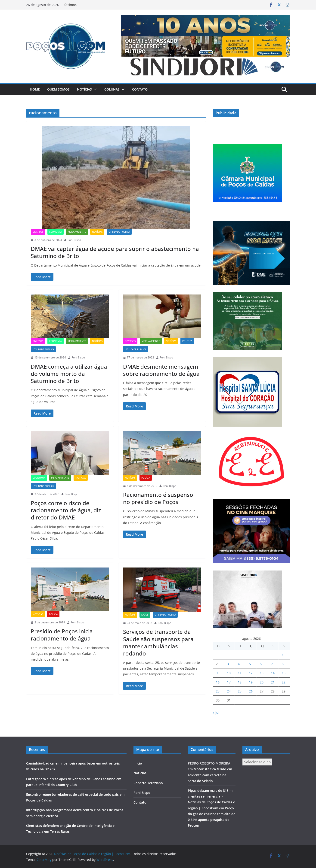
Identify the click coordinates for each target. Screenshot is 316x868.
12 (251, 673)
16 (218, 682)
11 (240, 673)
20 (261, 682)
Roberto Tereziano (148, 783)
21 (273, 682)
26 (251, 691)
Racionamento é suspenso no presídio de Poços (158, 498)
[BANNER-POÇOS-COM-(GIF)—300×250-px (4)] (247, 147)
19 (251, 682)
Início (137, 763)
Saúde (145, 614)
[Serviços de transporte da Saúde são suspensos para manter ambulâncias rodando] (162, 589)
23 (218, 691)
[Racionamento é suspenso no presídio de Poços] (162, 452)
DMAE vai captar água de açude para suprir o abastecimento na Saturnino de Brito (115, 252)
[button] (94, 89)
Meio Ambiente (77, 231)
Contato (140, 89)
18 (240, 682)
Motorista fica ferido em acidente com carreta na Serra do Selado (210, 775)
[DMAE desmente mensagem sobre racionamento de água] (162, 316)
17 (229, 682)
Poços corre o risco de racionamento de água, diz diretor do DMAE (66, 510)
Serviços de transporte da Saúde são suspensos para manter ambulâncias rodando (158, 642)
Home (35, 89)
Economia (55, 231)
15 (283, 673)
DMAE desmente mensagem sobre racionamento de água (161, 370)
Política (187, 341)
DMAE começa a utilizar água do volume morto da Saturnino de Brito (69, 374)
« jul (216, 712)
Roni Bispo (74, 240)
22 (283, 682)
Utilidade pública (119, 231)
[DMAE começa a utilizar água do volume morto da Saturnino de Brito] (70, 316)
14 (273, 673)
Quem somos (58, 89)
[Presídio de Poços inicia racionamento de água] (70, 589)
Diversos (38, 231)
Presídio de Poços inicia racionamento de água (62, 634)
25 (240, 691)
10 (229, 673)
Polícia (145, 477)
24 (229, 691)
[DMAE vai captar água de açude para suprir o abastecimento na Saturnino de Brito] (116, 177)
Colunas (112, 89)
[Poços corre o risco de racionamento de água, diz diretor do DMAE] (70, 452)
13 (261, 673)
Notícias (84, 89)
